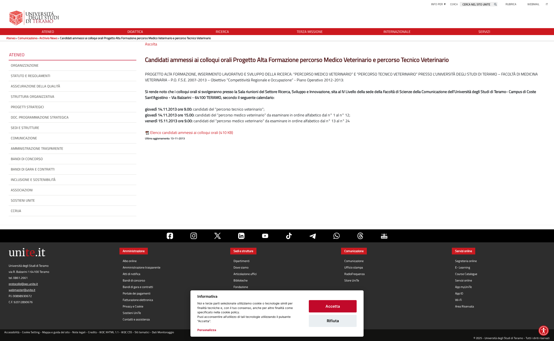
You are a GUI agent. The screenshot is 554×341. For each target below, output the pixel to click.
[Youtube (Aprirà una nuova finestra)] (265, 236)
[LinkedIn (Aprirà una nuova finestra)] (241, 236)
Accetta (332, 306)
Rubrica (511, 4)
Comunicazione (27, 38)
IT (547, 4)
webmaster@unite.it (22, 290)
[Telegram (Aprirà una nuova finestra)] (312, 236)
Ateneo (10, 38)
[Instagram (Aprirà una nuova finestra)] (193, 236)
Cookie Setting (31, 332)
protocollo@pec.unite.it (23, 283)
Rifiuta (333, 320)
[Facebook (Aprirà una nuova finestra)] (170, 236)
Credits (92, 332)
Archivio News (48, 38)
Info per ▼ (438, 4)
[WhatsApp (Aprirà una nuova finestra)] (336, 236)
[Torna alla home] (34, 18)
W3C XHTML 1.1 (109, 332)
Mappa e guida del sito (56, 332)
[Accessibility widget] (543, 330)
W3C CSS (126, 332)
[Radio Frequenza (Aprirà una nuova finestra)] (384, 236)
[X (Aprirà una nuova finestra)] (217, 236)
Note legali (78, 332)
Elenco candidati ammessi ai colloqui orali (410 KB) (191, 132)
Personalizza (206, 330)
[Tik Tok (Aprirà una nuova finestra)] (289, 236)
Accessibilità (11, 332)
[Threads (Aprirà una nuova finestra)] (360, 236)
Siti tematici (142, 332)
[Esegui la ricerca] (495, 4)
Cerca (454, 4)
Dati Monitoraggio (163, 332)
